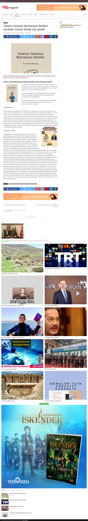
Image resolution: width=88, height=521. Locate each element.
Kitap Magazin (25, 520)
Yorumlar (12, 490)
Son (8, 490)
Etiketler (18, 490)
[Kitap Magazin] (10, 4)
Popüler (3, 490)
